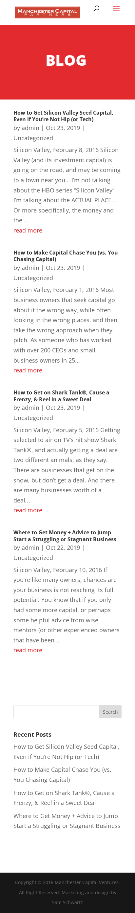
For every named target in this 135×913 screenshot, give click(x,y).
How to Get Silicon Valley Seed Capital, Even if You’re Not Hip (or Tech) (63, 116)
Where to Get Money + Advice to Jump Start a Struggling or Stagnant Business (64, 536)
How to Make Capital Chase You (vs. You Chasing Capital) (65, 256)
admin (30, 128)
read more (27, 230)
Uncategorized (33, 138)
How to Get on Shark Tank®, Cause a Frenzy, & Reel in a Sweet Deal (61, 396)
